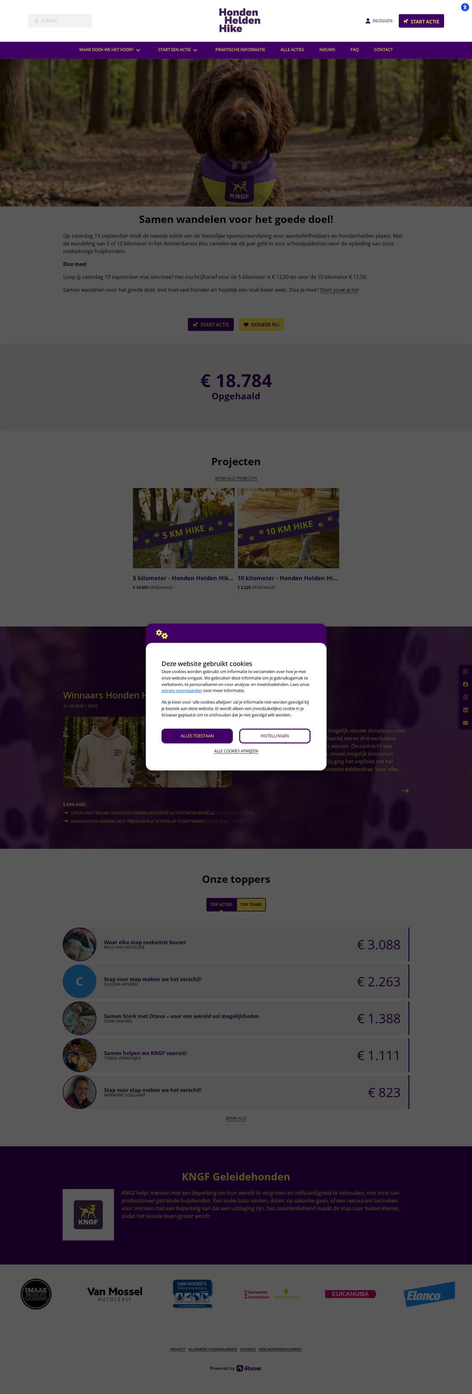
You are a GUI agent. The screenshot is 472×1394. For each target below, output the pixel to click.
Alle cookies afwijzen (236, 751)
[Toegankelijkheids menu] (465, 7)
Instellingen (274, 736)
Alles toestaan (197, 736)
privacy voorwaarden (182, 690)
